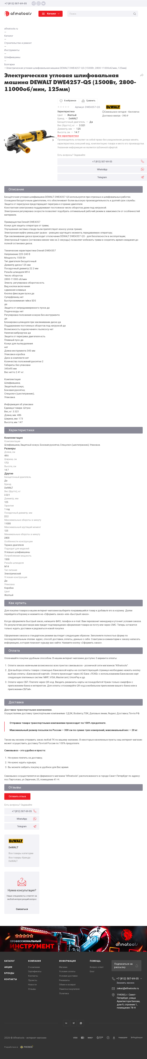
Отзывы (32, 989)
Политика (64, 993)
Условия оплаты (67, 971)
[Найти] (134, 14)
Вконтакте (66, 1023)
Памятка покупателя (69, 989)
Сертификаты (34, 971)
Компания (34, 961)
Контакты (10, 979)
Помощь (95, 961)
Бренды (9, 973)
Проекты (32, 980)
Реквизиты (64, 980)
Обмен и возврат (67, 984)
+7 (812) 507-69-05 (16, 3)
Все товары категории (21, 853)
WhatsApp (102, 169)
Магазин (63, 967)
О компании (34, 967)
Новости (32, 984)
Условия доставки (68, 976)
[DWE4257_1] (28, 140)
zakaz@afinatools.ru (128, 988)
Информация (67, 961)
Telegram (102, 177)
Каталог (9, 961)
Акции (8, 967)
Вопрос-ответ (97, 967)
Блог (92, 971)
